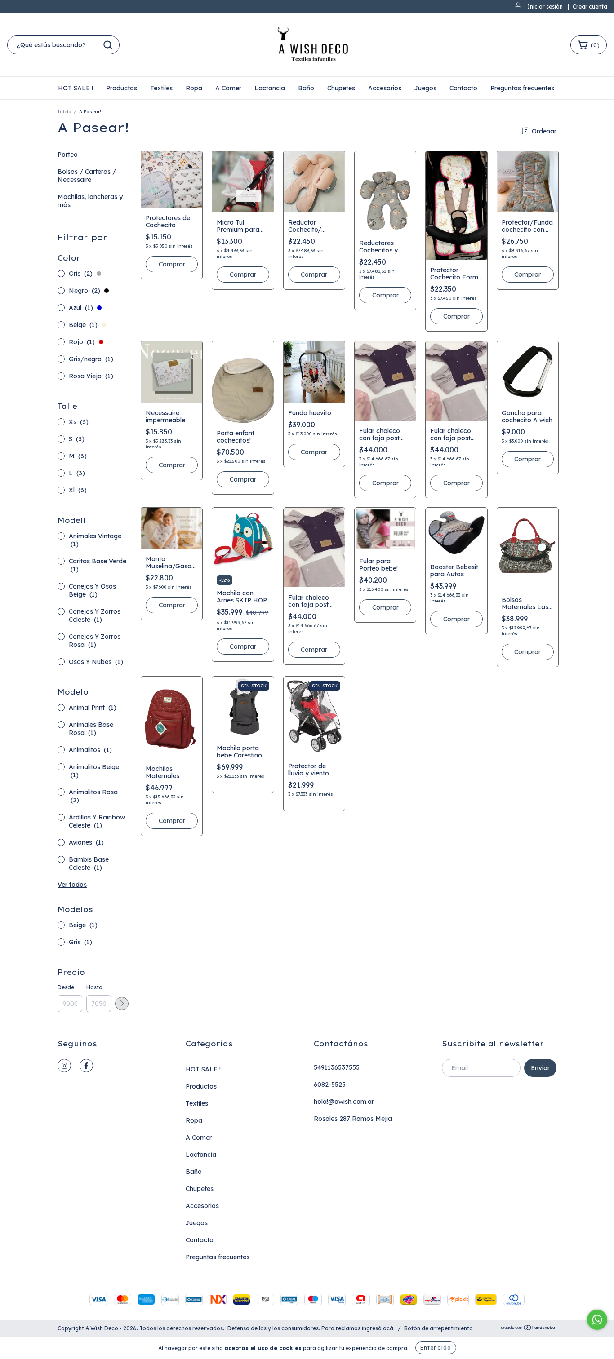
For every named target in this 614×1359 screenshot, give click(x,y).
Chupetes (341, 88)
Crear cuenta (590, 6)
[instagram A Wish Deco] (64, 1065)
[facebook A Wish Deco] (86, 1065)
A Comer (228, 88)
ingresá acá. (378, 1328)
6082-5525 (330, 1084)
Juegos (425, 88)
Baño (306, 88)
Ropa (194, 88)
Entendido (435, 1347)
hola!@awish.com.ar (344, 1102)
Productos (121, 88)
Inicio (64, 112)
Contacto (463, 88)
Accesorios (384, 88)
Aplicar (122, 1003)
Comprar (172, 264)
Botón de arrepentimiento (438, 1328)
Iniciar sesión (545, 6)
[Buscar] (108, 45)
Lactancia (269, 88)
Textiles (161, 88)
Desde (66, 987)
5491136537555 (337, 1067)
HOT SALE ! (75, 88)
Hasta (94, 987)
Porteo (68, 155)
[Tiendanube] (528, 1328)
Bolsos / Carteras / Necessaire (87, 176)
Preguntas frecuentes (522, 88)
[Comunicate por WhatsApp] (597, 1320)
